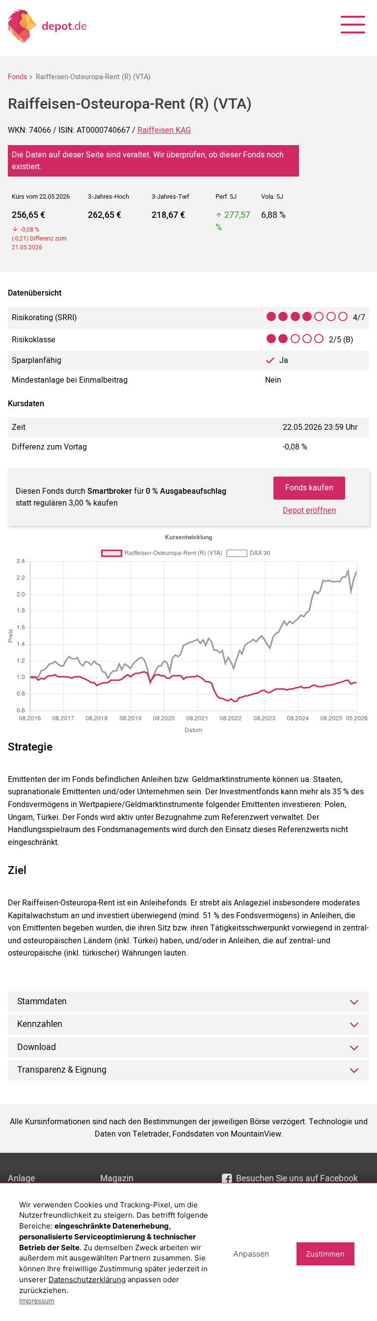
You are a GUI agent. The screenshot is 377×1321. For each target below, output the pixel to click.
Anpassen (251, 1254)
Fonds (17, 77)
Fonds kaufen (309, 488)
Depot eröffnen (309, 510)
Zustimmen (325, 1254)
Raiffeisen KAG (164, 130)
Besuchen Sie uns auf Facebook (297, 1178)
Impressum (36, 1300)
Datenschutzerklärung (87, 1279)
